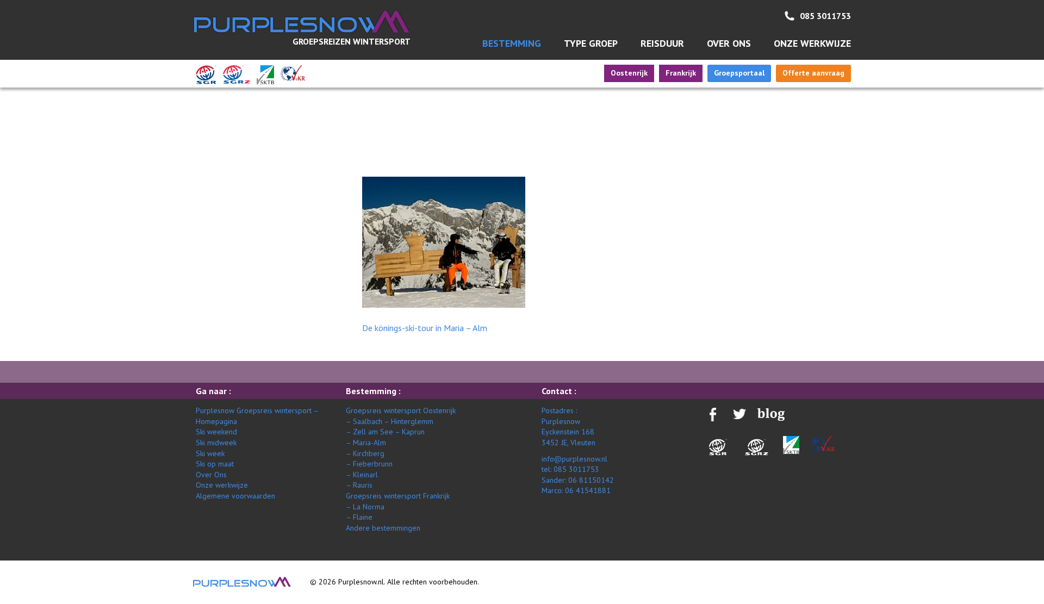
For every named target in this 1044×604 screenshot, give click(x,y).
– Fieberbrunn (369, 464)
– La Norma (365, 507)
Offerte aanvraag (813, 73)
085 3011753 (825, 15)
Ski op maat (215, 464)
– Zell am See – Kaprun (385, 432)
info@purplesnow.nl (574, 459)
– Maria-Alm (366, 442)
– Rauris (359, 485)
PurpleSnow (242, 582)
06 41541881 (588, 490)
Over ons (729, 43)
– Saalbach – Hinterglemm (389, 421)
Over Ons (211, 475)
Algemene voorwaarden (235, 496)
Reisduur (662, 43)
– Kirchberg (365, 453)
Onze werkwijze (812, 43)
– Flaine (359, 517)
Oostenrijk (629, 73)
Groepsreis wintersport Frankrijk (398, 496)
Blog (825, 167)
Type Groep (591, 43)
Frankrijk (681, 73)
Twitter (825, 214)
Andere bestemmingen (383, 528)
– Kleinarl (362, 475)
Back (205, 169)
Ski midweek (216, 442)
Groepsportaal (739, 73)
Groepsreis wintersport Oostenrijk (401, 410)
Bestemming (511, 43)
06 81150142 (591, 480)
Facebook (825, 188)
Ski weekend (216, 432)
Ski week (210, 453)
